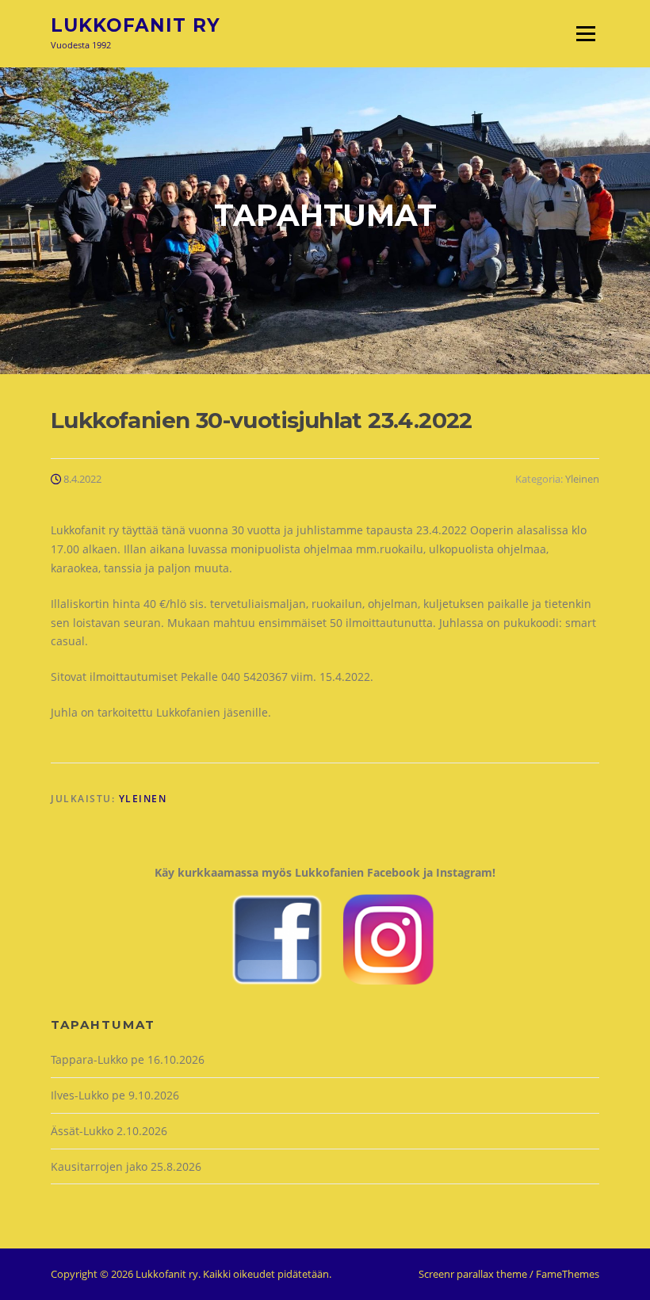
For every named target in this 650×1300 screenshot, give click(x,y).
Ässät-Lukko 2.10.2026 (109, 1130)
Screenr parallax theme (473, 1274)
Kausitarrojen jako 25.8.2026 (126, 1166)
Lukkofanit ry (135, 25)
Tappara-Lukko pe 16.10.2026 (128, 1059)
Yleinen (582, 479)
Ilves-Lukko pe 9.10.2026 (115, 1095)
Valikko (585, 33)
